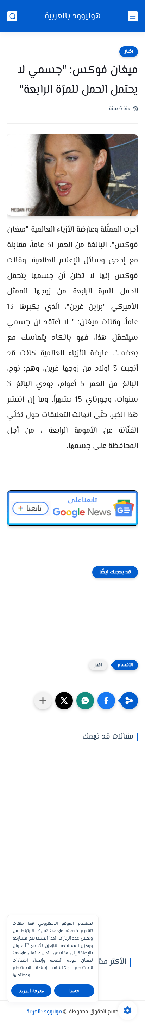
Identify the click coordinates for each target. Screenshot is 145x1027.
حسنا (74, 990)
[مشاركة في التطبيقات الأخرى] (43, 700)
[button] (106, 700)
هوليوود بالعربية (73, 16)
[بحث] (12, 16)
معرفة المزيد (31, 990)
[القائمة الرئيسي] (132, 16)
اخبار (129, 52)
